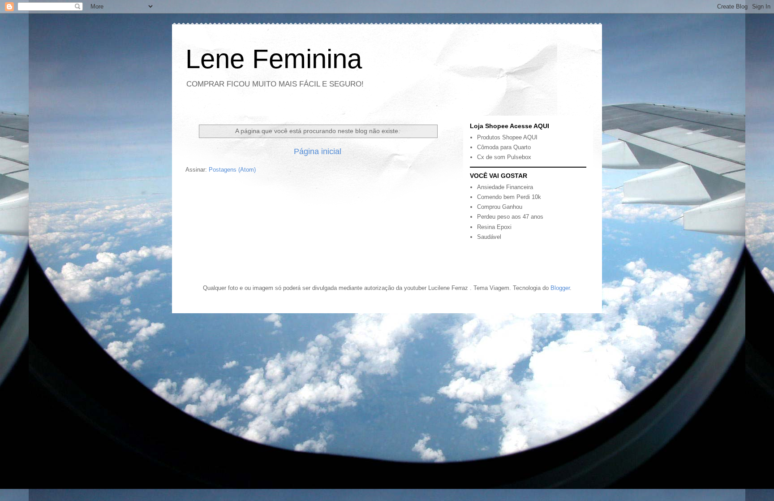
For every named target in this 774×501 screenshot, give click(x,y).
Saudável (489, 236)
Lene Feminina (273, 59)
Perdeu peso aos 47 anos (510, 216)
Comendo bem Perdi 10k (509, 197)
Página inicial (317, 151)
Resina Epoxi (494, 227)
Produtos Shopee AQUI (507, 137)
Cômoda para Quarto (504, 147)
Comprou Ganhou (499, 206)
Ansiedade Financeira (505, 187)
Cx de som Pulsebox (504, 157)
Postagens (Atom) (232, 169)
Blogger (560, 288)
